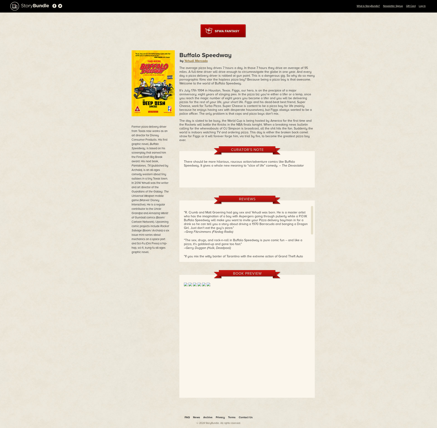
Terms (232, 417)
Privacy (220, 417)
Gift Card (411, 6)
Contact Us (246, 417)
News (196, 417)
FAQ (187, 417)
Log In (422, 6)
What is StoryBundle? (368, 6)
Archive (208, 417)
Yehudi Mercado (196, 61)
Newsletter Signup (393, 6)
